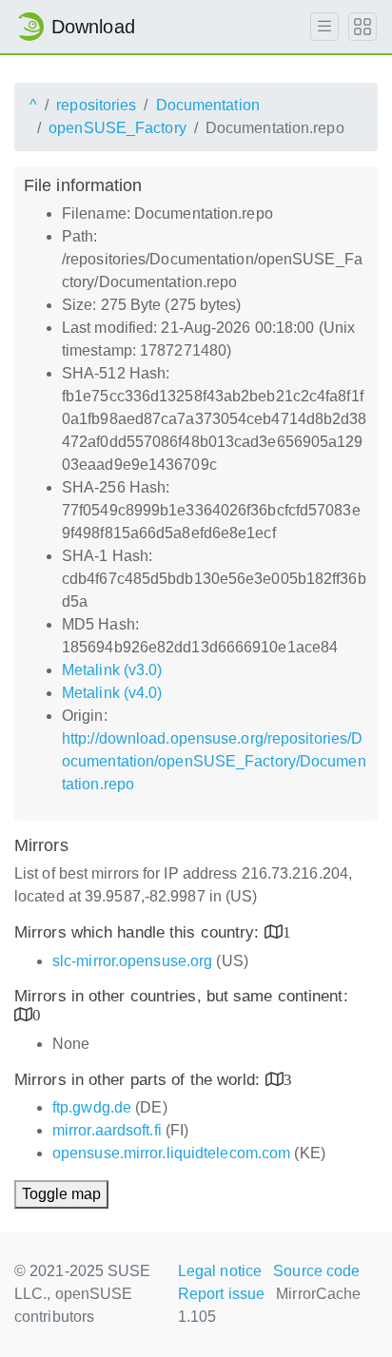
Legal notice (220, 1271)
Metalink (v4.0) (112, 693)
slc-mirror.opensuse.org (132, 961)
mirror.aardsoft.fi (107, 1130)
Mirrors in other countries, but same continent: (181, 996)
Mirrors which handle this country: (139, 932)
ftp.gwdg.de (91, 1107)
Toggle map (61, 1194)
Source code (316, 1271)
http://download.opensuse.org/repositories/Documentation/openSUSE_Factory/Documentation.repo (214, 761)
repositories (96, 105)
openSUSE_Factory (117, 128)
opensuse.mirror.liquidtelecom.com (171, 1153)
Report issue (221, 1294)
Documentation (208, 105)
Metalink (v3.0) (112, 670)
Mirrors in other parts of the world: (139, 1080)
